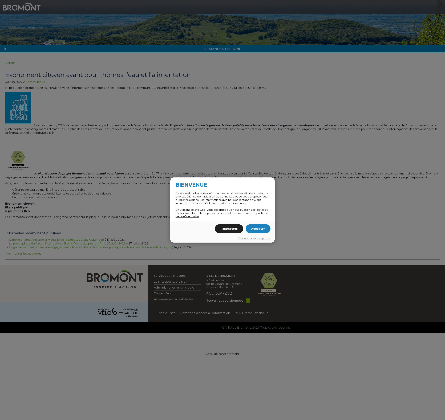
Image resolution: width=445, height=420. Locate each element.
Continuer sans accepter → (254, 238)
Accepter (258, 228)
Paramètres (229, 228)
